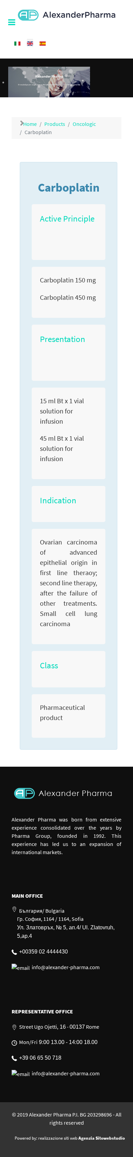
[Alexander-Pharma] (66, 13)
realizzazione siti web (57, 1138)
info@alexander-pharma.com (66, 967)
